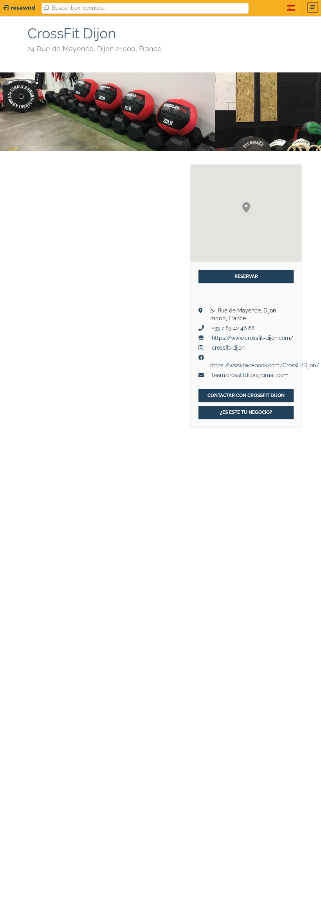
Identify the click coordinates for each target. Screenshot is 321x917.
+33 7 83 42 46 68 (233, 328)
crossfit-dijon (228, 348)
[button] (246, 208)
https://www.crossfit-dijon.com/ (252, 338)
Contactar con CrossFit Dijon (246, 395)
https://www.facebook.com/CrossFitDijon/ (264, 365)
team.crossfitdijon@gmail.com (250, 375)
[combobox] (148, 8)
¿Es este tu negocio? (246, 412)
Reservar (246, 276)
